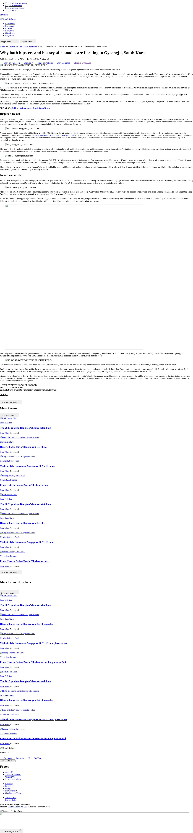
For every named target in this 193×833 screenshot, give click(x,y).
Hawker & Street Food (9, 461)
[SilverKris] (7, 19)
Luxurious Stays (7, 442)
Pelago (8, 788)
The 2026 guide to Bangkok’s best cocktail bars (25, 427)
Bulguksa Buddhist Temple (46, 135)
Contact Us (10, 777)
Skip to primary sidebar (15, 8)
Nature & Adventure (8, 480)
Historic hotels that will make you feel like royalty (26, 624)
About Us (9, 772)
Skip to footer (11, 10)
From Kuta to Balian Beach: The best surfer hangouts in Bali (33, 662)
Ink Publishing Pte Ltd (17, 807)
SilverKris (4, 15)
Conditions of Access (14, 793)
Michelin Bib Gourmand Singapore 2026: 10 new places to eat (33, 643)
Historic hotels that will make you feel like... (23, 446)
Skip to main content (13, 5)
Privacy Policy (11, 791)
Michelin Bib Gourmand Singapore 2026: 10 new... (27, 466)
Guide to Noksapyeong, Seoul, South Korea (30, 108)
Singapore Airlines (13, 779)
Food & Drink (6, 423)
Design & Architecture (28, 46)
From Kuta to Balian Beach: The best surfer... (24, 485)
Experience (12, 46)
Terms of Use (10, 797)
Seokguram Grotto (69, 135)
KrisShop (9, 784)
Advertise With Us (13, 774)
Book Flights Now (7, 761)
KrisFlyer (9, 786)
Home (2, 46)
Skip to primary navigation (16, 3)
